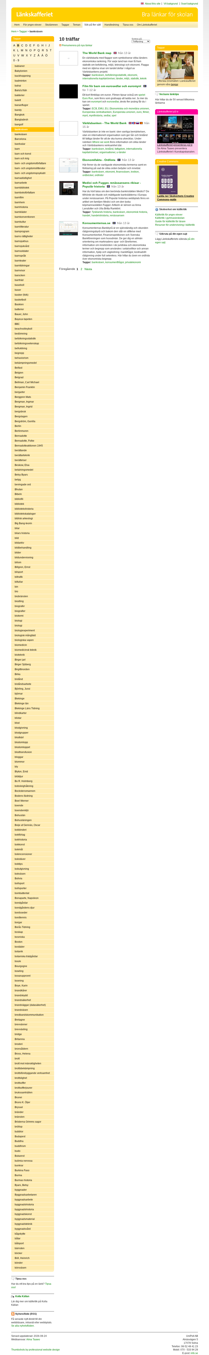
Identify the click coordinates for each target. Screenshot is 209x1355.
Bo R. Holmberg (23, 781)
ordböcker (87, 175)
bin (16, 586)
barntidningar (22, 265)
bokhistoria (21, 839)
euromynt (96, 101)
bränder (19, 1112)
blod (17, 722)
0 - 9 (16, 60)
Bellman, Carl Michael (27, 382)
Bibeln (18, 494)
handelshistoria (100, 215)
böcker (18, 1253)
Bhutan (19, 489)
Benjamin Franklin (25, 387)
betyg (18, 479)
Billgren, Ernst (22, 567)
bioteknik (20, 654)
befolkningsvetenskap (27, 343)
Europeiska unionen (124, 112)
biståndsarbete (23, 684)
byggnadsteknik (23, 1224)
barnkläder (21, 212)
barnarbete (21, 182)
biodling (19, 601)
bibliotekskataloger (25, 513)
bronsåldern (21, 1048)
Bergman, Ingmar (24, 401)
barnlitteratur (22, 226)
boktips (19, 864)
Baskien (19, 304)
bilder (18, 552)
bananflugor (21, 105)
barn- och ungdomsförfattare (30, 163)
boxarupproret (22, 975)
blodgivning (21, 727)
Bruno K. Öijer (22, 1102)
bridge (18, 1034)
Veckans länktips (169, 94)
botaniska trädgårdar (26, 956)
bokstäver (20, 859)
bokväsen (20, 873)
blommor (19, 761)
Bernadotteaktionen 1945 (29, 445)
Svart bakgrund (189, 3)
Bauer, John (21, 314)
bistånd (19, 679)
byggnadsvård (23, 1228)
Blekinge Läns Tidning (27, 708)
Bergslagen (21, 416)
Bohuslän (20, 815)
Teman (76, 24)
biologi (18, 620)
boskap (19, 932)
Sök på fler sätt (92, 24)
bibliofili (19, 499)
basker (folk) (21, 294)
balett (18, 100)
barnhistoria (21, 207)
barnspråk (20, 255)
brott (17, 1058)
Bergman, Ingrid (23, 406)
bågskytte (20, 1233)
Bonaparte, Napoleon (27, 898)
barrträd (19, 280)
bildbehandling (23, 547)
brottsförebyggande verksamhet (32, 1073)
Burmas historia (23, 1180)
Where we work (100, 142)
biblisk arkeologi (24, 518)
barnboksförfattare (25, 192)
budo (17, 1151)
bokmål (19, 849)
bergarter (20, 392)
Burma (18, 1175)
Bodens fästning (24, 795)
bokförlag (20, 834)
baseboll (19, 285)
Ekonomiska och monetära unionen (129, 108)
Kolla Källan (22, 1296)
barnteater (20, 260)
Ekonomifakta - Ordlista (98, 160)
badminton (21, 80)
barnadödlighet (23, 178)
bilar (17, 528)
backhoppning (23, 75)
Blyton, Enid (21, 771)
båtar (17, 1238)
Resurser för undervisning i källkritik (175, 224)
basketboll (20, 299)
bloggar (19, 757)
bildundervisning (24, 557)
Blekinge (19, 698)
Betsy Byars (21, 474)
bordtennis (21, 917)
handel (86, 215)
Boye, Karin (21, 985)
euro (139, 112)
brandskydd (21, 995)
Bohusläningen (23, 820)
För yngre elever (32, 24)
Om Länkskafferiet (147, 24)
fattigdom (120, 148)
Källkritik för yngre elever (168, 214)
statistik (135, 78)
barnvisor (20, 270)
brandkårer (21, 990)
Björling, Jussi (22, 688)
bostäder (19, 946)
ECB (94, 108)
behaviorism (21, 358)
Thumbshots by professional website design (35, 1349)
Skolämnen (51, 24)
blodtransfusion (23, 752)
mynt (85, 115)
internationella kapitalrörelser (98, 78)
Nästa (88, 268)
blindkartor (21, 713)
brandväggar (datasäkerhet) (30, 1005)
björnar (19, 693)
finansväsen (123, 171)
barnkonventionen (25, 216)
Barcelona (20, 139)
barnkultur (20, 221)
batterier (19, 309)
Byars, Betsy (21, 1185)
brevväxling (21, 1029)
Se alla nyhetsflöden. (22, 1325)
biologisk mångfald (25, 635)
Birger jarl (20, 659)
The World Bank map (96, 53)
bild (17, 538)
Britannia (20, 1039)
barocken (20, 275)
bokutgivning (22, 868)
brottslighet (21, 1078)
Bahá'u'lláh (21, 90)
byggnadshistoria (24, 1204)
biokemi (19, 615)
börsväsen (20, 1267)
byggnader (21, 1189)
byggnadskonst (23, 1214)
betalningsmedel (24, 469)
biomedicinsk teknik (26, 649)
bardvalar (20, 143)
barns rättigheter (24, 236)
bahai (18, 85)
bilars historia (22, 533)
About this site (152, 3)
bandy (18, 110)
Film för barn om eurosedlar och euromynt (111, 86)
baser (18, 289)
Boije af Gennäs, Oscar (27, 825)
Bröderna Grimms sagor (28, 1121)
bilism (18, 562)
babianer (20, 66)
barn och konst (23, 153)
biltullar (19, 581)
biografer (20, 606)
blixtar (18, 718)
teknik (143, 78)
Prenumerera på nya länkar (76, 45)
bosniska (20, 936)
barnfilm (19, 197)
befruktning (21, 348)
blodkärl (19, 737)
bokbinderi (21, 829)
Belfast (18, 367)
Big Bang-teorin (23, 523)
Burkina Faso (22, 1170)
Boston (18, 941)
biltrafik (19, 576)
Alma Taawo (33, 1339)
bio (16, 591)
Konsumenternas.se (96, 223)
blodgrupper (21, 732)
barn (17, 148)
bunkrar (19, 1165)
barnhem (20, 202)
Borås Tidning (22, 927)
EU (106, 108)
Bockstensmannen (25, 791)
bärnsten (19, 1248)
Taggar (65, 24)
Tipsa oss (128, 24)
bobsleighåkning (24, 786)
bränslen (19, 1116)
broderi (19, 1044)
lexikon (135, 171)
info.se (194, 1353)
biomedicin (21, 645)
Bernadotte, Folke (24, 440)
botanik (19, 951)
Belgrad (19, 377)
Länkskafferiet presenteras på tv (174, 145)
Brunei (18, 1097)
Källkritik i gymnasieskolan (170, 217)
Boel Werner (22, 800)
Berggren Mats (23, 397)
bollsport (19, 883)
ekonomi (132, 75)
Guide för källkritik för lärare (170, 221)
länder (119, 78)
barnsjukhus (21, 241)
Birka (17, 674)
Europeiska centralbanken (97, 112)
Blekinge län (22, 703)
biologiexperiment (25, 630)
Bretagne (20, 1019)
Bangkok (19, 114)
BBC (17, 324)
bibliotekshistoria (24, 508)
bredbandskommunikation (29, 1014)
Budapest (20, 1136)
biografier (20, 611)
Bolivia (18, 878)
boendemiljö (22, 810)
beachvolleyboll (23, 328)
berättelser (21, 460)
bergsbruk (20, 411)
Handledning (111, 24)
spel (114, 115)
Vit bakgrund (171, 3)
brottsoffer (20, 1082)
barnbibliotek (22, 187)
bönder (19, 1262)
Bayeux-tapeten (23, 319)
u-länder (121, 152)
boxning (19, 980)
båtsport (19, 1243)
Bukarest (19, 1155)
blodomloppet (22, 747)
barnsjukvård (22, 246)
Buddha (19, 1141)
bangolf (19, 124)
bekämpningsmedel (26, 362)
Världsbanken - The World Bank (104, 123)
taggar (174, 84)
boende (19, 805)
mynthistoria (95, 115)
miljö (126, 78)
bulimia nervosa (23, 1160)
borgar (18, 922)
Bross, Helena (22, 1053)
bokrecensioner (23, 854)
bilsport (19, 572)
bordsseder (21, 912)
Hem (17, 24)
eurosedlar (113, 101)
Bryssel (19, 1107)
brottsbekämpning (25, 1068)
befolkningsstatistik (25, 338)
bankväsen (21, 129)
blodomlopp (21, 742)
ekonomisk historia (136, 212)
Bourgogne (21, 966)
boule (18, 961)
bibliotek (19, 504)
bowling (19, 971)
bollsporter (21, 888)
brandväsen (21, 1009)
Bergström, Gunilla (25, 421)
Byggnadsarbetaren (26, 1194)
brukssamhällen (23, 1092)
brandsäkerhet (23, 1000)
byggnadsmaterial (25, 1219)
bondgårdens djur (24, 907)
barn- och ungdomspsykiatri (30, 173)
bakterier (19, 95)
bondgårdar (21, 902)
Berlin (18, 426)
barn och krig (22, 158)
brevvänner (21, 1024)
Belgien (19, 372)
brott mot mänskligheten (28, 1063)
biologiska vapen (24, 640)
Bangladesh (21, 119)
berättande (21, 450)
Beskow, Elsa (22, 465)
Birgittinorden (22, 669)
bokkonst (20, 844)
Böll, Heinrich (22, 1258)
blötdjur (19, 776)
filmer (146, 112)
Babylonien (21, 71)
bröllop (18, 1126)
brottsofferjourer (23, 1087)
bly (16, 766)
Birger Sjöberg (23, 664)
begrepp (19, 353)
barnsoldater (22, 251)
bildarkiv (19, 542)
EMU (101, 108)
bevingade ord (23, 484)
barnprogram (22, 231)
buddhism (20, 1146)
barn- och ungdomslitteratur (30, 168)
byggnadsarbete (24, 1199)
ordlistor (99, 175)
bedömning (21, 333)
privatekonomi (133, 262)
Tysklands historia (102, 212)
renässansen (117, 215)
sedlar (107, 115)
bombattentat (22, 893)
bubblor (19, 1131)
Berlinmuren (21, 431)
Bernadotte (21, 435)
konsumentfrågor (114, 262)
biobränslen (21, 596)
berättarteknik (22, 455)
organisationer (107, 152)
